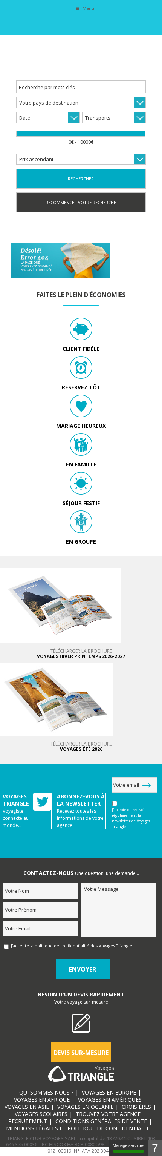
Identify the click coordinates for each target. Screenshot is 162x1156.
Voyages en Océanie (85, 1106)
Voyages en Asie (27, 1106)
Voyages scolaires (41, 1114)
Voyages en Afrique (42, 1099)
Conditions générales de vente (101, 1121)
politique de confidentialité (62, 945)
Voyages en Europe (109, 1092)
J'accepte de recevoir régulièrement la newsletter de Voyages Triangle (131, 818)
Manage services (128, 1145)
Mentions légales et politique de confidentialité (79, 1128)
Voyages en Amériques (110, 1099)
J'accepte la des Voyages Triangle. (72, 945)
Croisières (136, 1106)
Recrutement (27, 1121)
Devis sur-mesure (81, 1052)
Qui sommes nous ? (46, 1092)
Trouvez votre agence (108, 1114)
